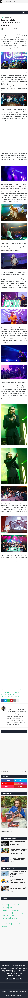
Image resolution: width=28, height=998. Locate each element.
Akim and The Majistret (17, 689)
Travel (5, 921)
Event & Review (15, 904)
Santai (15, 918)
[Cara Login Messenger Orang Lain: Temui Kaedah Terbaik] (5, 859)
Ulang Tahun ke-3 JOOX (7, 696)
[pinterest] (21, 979)
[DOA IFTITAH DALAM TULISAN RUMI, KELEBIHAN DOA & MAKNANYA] (5, 873)
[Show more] (17, 700)
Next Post (23, 771)
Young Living (17, 923)
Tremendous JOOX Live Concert (9, 694)
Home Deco (5, 910)
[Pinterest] (11, 700)
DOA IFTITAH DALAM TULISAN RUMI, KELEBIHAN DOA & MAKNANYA (18, 873)
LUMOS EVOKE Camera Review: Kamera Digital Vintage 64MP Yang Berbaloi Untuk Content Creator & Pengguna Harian (18, 851)
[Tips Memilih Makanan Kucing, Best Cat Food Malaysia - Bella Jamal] (5, 888)
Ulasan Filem (6, 923)
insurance (5, 926)
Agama (5, 902)
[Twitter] (5, 700)
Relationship (6, 918)
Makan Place (6, 913)
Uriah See (16, 696)
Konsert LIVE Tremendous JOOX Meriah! (11, 692)
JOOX (17, 691)
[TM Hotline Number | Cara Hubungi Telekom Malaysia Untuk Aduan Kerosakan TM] (5, 881)
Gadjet (5, 907)
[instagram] (17, 979)
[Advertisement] (14, 137)
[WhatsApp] (8, 700)
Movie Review (18, 913)
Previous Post (5, 771)
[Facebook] (2, 700)
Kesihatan (15, 910)
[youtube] (14, 979)
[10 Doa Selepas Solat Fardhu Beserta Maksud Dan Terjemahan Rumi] (5, 843)
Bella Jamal (10, 706)
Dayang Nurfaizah (5, 691)
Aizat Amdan (8, 17)
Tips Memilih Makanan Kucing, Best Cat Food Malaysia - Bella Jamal (18, 888)
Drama (5, 904)
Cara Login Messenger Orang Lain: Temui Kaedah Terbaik (17, 859)
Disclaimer (19, 995)
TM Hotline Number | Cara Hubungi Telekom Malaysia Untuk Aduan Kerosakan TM (17, 881)
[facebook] (7, 979)
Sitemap (13, 995)
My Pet (5, 915)
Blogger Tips (14, 902)
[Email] (14, 700)
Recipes (13, 915)
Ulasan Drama (14, 921)
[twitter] (10, 979)
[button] (3, 12)
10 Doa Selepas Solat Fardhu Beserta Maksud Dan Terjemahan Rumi (17, 843)
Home (2, 17)
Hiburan (13, 691)
